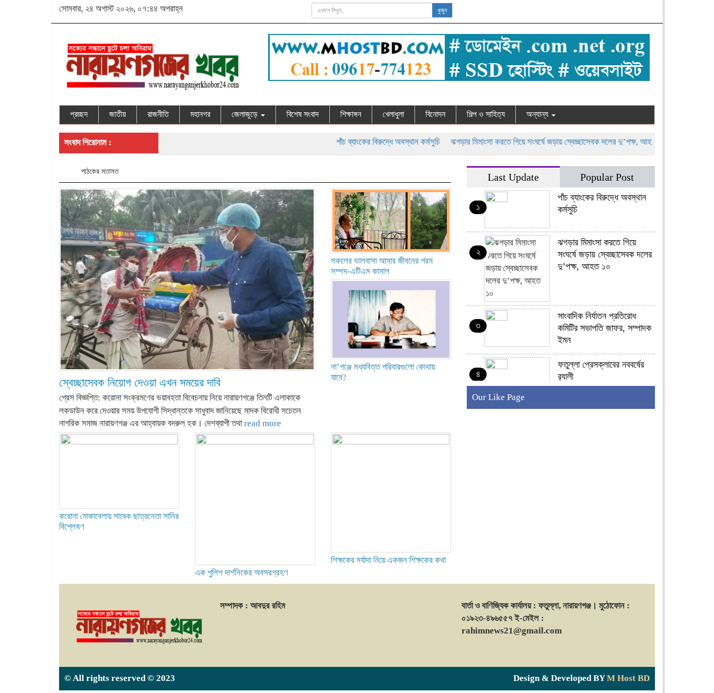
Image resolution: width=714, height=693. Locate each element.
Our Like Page (498, 397)
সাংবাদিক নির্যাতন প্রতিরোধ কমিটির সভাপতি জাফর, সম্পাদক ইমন (604, 328)
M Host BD (628, 678)
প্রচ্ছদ (79, 114)
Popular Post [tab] (607, 177)
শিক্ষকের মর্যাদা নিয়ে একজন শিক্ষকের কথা (388, 560)
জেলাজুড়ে (246, 114)
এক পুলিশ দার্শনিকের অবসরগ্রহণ (241, 573)
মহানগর (200, 114)
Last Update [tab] (513, 177)
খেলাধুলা (393, 114)
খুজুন (442, 10)
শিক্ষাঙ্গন (350, 114)
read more (262, 423)
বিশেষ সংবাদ (302, 114)
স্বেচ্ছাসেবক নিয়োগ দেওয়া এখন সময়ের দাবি (140, 382)
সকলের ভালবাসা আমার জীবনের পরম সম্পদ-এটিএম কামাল (382, 266)
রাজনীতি (158, 114)
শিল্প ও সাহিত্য (486, 114)
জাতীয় (117, 114)
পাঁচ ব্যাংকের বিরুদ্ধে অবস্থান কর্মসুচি (373, 142)
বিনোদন (435, 114)
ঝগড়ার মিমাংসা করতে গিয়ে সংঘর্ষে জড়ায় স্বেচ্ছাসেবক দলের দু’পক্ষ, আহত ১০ (544, 142)
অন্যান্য (538, 114)
